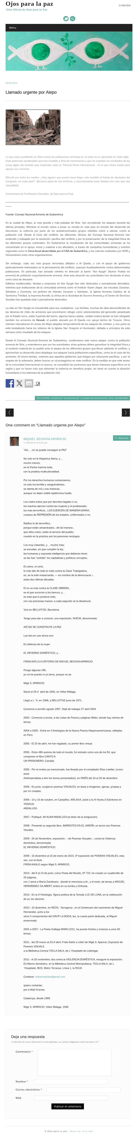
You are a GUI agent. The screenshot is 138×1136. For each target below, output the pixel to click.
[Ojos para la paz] (69, 69)
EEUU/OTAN (43, 398)
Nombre (22, 1081)
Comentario (24, 1051)
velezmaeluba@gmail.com (50, 976)
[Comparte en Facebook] (10, 383)
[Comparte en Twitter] (19, 383)
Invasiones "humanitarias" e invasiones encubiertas (79, 398)
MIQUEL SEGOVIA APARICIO (45, 439)
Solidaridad (121, 398)
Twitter (66, 18)
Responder (123, 438)
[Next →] (126, 413)
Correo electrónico (29, 1089)
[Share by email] (29, 383)
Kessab (40, 320)
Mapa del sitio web (81, 1131)
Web (18, 1097)
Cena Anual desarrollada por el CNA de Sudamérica (57, 251)
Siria (111, 398)
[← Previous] (10, 413)
